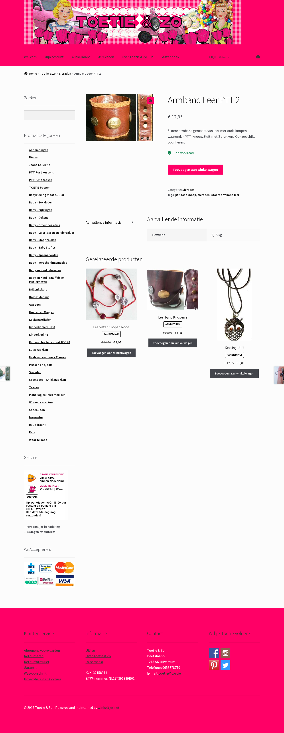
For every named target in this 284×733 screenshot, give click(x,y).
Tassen (34, 387)
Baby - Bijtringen (40, 210)
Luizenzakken (38, 350)
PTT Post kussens (41, 172)
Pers (32, 432)
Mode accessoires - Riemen (47, 357)
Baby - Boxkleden (41, 202)
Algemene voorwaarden (42, 650)
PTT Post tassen (40, 180)
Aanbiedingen (38, 150)
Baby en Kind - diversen (45, 270)
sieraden (204, 195)
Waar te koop (38, 440)
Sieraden (65, 74)
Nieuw (33, 157)
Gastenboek (170, 57)
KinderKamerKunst (42, 327)
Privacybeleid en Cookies (42, 679)
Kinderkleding (38, 335)
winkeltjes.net (109, 707)
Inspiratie (36, 417)
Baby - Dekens (38, 217)
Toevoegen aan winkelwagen (195, 169)
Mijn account (54, 57)
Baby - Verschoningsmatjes (48, 263)
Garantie (30, 667)
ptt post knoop (185, 195)
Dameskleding (39, 297)
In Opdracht (37, 425)
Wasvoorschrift (35, 673)
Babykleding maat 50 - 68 (46, 195)
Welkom (30, 57)
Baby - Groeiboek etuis (44, 225)
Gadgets (35, 305)
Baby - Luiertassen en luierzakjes (52, 233)
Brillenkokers (38, 289)
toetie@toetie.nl (172, 673)
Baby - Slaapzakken (42, 240)
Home (33, 74)
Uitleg (90, 650)
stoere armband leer (225, 195)
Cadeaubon (37, 410)
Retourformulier (36, 661)
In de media (94, 661)
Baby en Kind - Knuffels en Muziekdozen (47, 280)
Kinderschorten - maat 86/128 (49, 342)
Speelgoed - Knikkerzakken (47, 380)
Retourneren (33, 656)
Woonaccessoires (41, 402)
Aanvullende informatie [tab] (104, 222)
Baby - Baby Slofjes (42, 247)
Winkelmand (81, 57)
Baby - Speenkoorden (43, 255)
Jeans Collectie (39, 165)
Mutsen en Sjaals (41, 365)
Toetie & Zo (48, 74)
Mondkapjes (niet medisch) (48, 395)
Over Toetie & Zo (134, 57)
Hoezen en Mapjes (41, 312)
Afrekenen (106, 57)
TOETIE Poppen (39, 187)
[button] (150, 100)
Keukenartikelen (40, 320)
